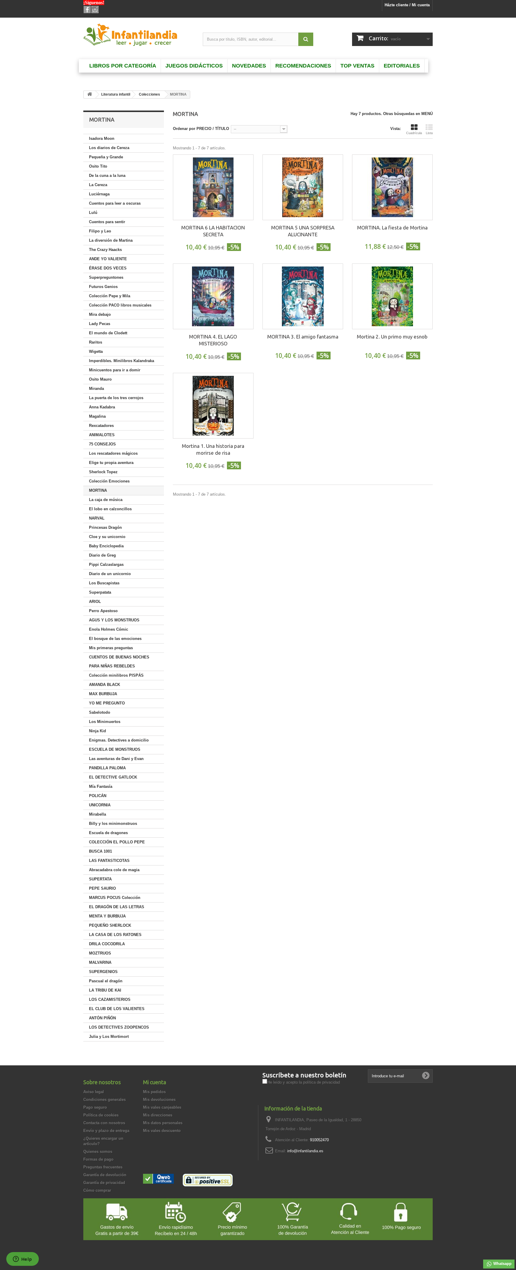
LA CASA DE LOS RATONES (115, 934)
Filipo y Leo (100, 231)
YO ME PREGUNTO (107, 703)
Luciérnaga (99, 194)
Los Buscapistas (104, 583)
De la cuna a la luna (107, 175)
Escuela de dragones (108, 833)
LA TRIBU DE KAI (105, 990)
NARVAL (97, 518)
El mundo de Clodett (108, 333)
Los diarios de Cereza (109, 147)
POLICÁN (97, 795)
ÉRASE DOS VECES (108, 268)
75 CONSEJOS (102, 444)
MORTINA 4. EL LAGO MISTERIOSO (213, 340)
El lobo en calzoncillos (110, 509)
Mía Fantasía (100, 786)
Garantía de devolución (104, 1175)
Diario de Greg (102, 555)
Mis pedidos (154, 1092)
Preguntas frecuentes (102, 1167)
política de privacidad (321, 1082)
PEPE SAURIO (102, 888)
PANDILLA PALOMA (107, 768)
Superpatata (100, 592)
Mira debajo (100, 314)
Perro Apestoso (103, 611)
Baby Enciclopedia (106, 546)
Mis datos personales (162, 1123)
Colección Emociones (109, 481)
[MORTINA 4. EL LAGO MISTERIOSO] (213, 296)
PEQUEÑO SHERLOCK (110, 925)
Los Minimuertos (104, 721)
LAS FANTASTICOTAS (109, 860)
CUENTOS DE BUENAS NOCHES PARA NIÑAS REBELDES (119, 661)
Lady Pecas (99, 323)
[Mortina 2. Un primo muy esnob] (392, 296)
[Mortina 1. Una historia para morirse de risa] (213, 406)
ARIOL (95, 601)
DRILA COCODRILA (107, 944)
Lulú (93, 212)
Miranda (96, 388)
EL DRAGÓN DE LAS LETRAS (116, 907)
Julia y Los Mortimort (109, 1036)
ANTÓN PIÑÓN (102, 1018)
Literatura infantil (115, 94)
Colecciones (149, 94)
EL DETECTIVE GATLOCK (113, 777)
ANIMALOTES (102, 435)
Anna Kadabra (102, 407)
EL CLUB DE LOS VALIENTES (117, 1008)
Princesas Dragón (105, 527)
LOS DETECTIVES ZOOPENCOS (119, 1027)
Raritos (95, 342)
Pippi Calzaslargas (106, 564)
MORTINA (98, 490)
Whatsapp (502, 1263)
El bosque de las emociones (115, 638)
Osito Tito (98, 166)
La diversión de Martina (111, 240)
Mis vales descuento (162, 1130)
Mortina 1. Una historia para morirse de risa (213, 449)
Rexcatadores (101, 425)
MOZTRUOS (100, 953)
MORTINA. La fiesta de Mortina (392, 227)
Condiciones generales (104, 1099)
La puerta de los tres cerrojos (116, 398)
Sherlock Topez (103, 472)
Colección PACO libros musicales (120, 305)
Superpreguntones (106, 277)
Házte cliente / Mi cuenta (407, 5)
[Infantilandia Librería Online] (138, 36)
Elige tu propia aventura (111, 462)
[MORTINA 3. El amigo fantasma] (302, 296)
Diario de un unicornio (110, 574)
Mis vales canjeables (162, 1107)
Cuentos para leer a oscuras (115, 203)
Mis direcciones (157, 1115)
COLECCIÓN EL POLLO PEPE (117, 842)
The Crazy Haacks (105, 249)
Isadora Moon (101, 138)
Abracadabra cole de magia (114, 870)
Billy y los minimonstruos (113, 823)
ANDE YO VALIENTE (108, 259)
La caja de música (105, 499)
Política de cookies (101, 1115)
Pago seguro (95, 1107)
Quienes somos (97, 1151)
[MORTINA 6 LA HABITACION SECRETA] (213, 187)
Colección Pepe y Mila (109, 296)
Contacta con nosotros (104, 1123)
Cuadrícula (414, 133)
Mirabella (97, 814)
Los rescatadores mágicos (113, 453)
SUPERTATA (100, 879)
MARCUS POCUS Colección (114, 897)
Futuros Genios (103, 286)
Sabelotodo (99, 712)
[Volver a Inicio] (89, 94)
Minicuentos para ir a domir (114, 370)
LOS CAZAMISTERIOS (109, 999)
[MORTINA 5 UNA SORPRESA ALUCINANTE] (302, 187)
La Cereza (98, 185)
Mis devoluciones (159, 1099)
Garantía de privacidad (104, 1182)
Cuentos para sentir (107, 222)
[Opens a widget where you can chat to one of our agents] (22, 1259)
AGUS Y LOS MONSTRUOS (114, 620)
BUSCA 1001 (100, 851)
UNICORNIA (99, 805)
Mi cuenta (154, 1082)
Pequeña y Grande (106, 157)
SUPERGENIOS (103, 971)
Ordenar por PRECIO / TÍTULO (201, 128)
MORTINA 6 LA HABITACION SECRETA (213, 231)
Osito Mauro (100, 379)
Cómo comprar (97, 1190)
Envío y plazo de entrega (106, 1130)
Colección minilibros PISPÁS (116, 675)
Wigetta (96, 351)
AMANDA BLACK (104, 684)
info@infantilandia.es (305, 1151)
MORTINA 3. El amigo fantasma (302, 336)
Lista (429, 133)
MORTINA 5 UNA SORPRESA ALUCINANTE (302, 231)
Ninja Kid (97, 731)
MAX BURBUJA (103, 694)
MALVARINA (100, 962)
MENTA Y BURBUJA (107, 916)
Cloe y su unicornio (107, 536)
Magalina (97, 416)
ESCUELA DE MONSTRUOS (114, 749)
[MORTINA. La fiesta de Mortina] (392, 187)
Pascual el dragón (105, 981)
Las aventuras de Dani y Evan (116, 758)
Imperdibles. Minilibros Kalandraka (121, 361)
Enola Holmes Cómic (108, 629)
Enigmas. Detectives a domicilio (119, 740)
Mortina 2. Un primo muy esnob (392, 336)
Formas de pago (98, 1159)
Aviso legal (93, 1092)
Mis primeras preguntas (111, 648)
